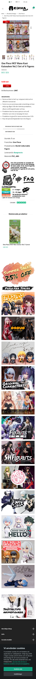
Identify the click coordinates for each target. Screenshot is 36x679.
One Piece (22, 18)
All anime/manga (11, 18)
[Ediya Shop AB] (20, 9)
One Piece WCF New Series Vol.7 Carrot (16, 249)
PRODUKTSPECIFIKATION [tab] (13, 131)
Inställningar (18, 674)
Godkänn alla (18, 669)
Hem (2, 18)
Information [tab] (10, 136)
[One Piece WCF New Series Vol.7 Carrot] (18, 237)
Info (2, 639)
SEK (17, 2)
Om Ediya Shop (6, 634)
